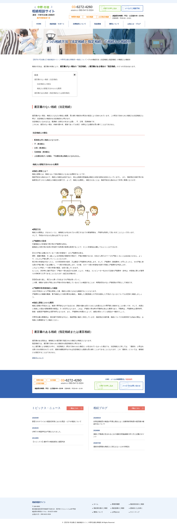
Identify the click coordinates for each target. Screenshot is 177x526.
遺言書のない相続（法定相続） (46, 79)
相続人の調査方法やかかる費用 (49, 88)
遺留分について (38, 358)
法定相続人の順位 (44, 84)
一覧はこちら (74, 408)
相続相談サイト (39, 502)
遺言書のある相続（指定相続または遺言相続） (52, 93)
